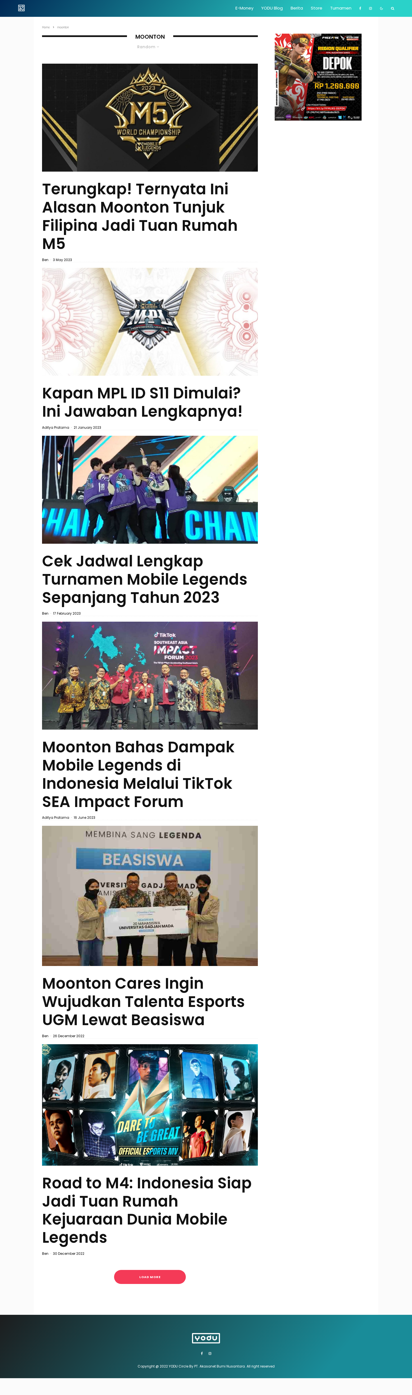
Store (316, 8)
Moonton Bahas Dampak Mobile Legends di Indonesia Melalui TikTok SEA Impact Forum (138, 774)
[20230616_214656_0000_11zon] (150, 676)
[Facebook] (360, 8)
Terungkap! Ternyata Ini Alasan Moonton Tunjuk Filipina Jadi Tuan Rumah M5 (140, 216)
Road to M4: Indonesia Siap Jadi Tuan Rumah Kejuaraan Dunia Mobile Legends (147, 1210)
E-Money (244, 8)
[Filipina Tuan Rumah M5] (150, 118)
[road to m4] (150, 1105)
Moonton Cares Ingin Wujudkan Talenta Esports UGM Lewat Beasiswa (143, 1001)
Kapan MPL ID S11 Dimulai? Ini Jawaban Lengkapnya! (142, 402)
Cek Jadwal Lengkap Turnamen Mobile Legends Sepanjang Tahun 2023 (144, 579)
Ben (45, 259)
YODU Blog (272, 8)
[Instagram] (370, 8)
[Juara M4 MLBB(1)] (150, 490)
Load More (150, 1277)
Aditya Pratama (55, 427)
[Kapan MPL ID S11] (150, 322)
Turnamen (340, 8)
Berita (297, 8)
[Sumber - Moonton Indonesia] (150, 896)
